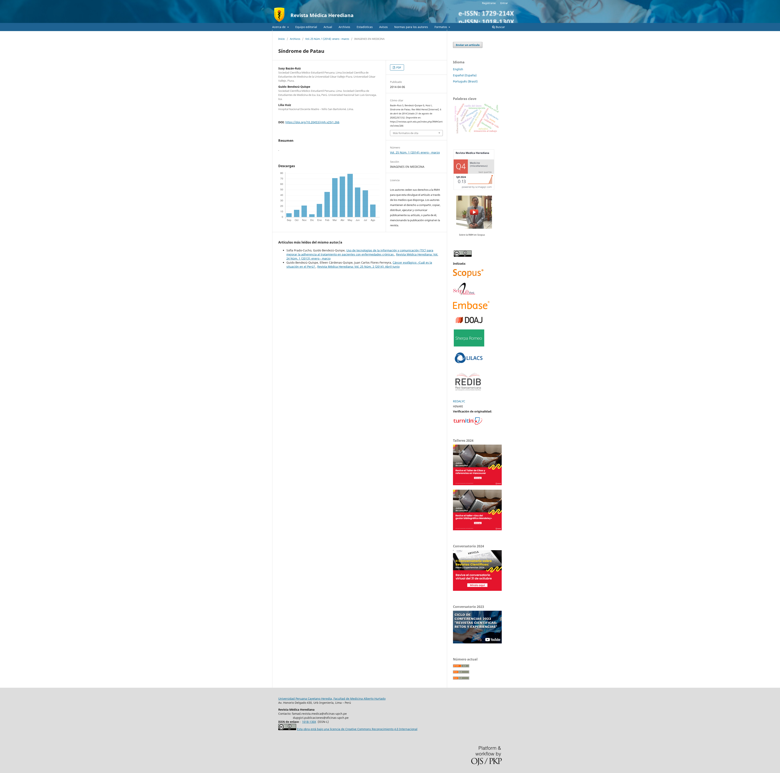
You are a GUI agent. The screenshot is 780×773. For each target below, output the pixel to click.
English (458, 69)
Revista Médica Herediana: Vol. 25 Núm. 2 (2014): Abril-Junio (358, 266)
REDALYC (459, 401)
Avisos (383, 27)
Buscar (500, 27)
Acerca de (279, 27)
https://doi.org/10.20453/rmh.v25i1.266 (312, 122)
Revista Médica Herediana (322, 15)
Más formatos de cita (405, 133)
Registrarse (489, 3)
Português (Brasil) (465, 81)
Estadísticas (365, 27)
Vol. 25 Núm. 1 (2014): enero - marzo (327, 39)
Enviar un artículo (468, 45)
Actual (328, 27)
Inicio (281, 39)
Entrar (504, 3)
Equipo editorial (306, 27)
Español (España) (465, 75)
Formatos (441, 27)
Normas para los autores (411, 27)
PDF (398, 67)
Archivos (344, 27)
